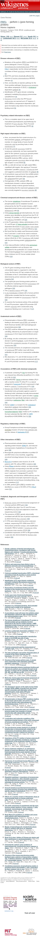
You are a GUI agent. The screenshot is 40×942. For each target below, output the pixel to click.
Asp (23, 373)
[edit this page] (34, 15)
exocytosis (21, 149)
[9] (18, 210)
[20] (15, 345)
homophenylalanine (11, 411)
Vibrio (7, 254)
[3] (19, 90)
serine (36, 395)
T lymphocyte (28, 528)
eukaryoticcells (10, 144)
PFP (6, 297)
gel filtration (25, 247)
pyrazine (16, 236)
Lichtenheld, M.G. (9, 38)
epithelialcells (32, 430)
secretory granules (28, 190)
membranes (9, 146)
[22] (14, 377)
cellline (25, 158)
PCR (25, 530)
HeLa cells (14, 359)
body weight (26, 226)
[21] (6, 354)
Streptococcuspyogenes (30, 85)
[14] (12, 279)
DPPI (31, 414)
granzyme (17, 384)
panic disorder (18, 124)
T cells (7, 535)
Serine (18, 379)
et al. (11, 36)
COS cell (16, 391)
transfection (30, 176)
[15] (13, 288)
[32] (19, 512)
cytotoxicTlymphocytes (19, 386)
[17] (32, 309)
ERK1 (24, 445)
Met (23, 400)
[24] (6, 402)
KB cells (34, 478)
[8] (24, 162)
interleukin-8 (21, 432)
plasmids (14, 306)
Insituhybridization (11, 293)
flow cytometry (22, 519)
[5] (15, 108)
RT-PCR (16, 509)
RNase (11, 466)
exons (7, 272)
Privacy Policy (31, 881)
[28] (10, 450)
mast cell (18, 174)
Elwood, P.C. (18, 36)
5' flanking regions (14, 290)
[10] (26, 220)
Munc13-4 (8, 462)
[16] (6, 300)
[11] (36, 229)
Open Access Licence (21, 881)
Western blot (9, 389)
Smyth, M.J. (32, 36)
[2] (12, 80)
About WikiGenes (10, 881)
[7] (14, 146)
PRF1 (4, 22)
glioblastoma (9, 210)
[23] (33, 386)
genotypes (21, 71)
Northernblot (32, 535)
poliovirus (10, 220)
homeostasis (32, 284)
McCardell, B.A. (26, 38)
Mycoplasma (23, 94)
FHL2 (34, 487)
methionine (17, 400)
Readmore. (7, 52)
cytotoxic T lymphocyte (27, 169)
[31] (10, 489)
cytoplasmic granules (20, 343)
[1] (6, 74)
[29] (6, 459)
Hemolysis (8, 99)
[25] (29, 407)
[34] (29, 530)
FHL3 (7, 69)
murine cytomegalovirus (21, 78)
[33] (28, 519)
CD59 (12, 405)
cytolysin (15, 90)
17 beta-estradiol (21, 224)
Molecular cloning (11, 503)
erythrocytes (9, 101)
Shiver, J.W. (5, 36)
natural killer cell (24, 322)
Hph (20, 411)
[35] (12, 537)
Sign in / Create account (33, 0)
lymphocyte (8, 151)
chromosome (26, 297)
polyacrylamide (14, 213)
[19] (6, 336)
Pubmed (18, 562)
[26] (29, 416)
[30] (34, 464)
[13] (11, 256)
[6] (32, 126)
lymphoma (26, 238)
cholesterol (32, 87)
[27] (27, 432)
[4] (16, 96)
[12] (6, 243)
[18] (19, 327)
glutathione (16, 201)
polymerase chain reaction (14, 530)
